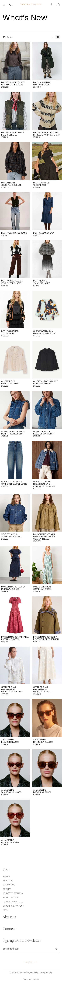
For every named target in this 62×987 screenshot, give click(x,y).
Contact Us (9, 885)
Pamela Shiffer (23, 972)
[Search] (10, 4)
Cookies (7, 889)
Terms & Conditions (13, 901)
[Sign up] (56, 948)
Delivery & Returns (13, 893)
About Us (7, 880)
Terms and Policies (31, 979)
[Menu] (3, 4)
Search (6, 876)
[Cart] (58, 4)
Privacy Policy (10, 897)
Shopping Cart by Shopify (41, 972)
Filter (9, 37)
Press (5, 910)
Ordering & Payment (13, 906)
